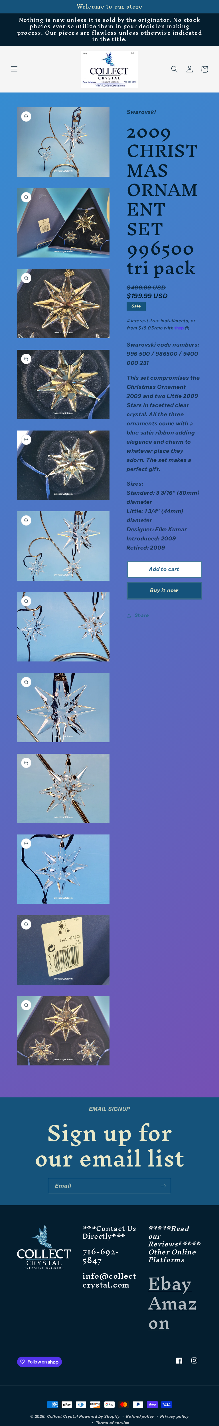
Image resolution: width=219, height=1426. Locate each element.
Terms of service (112, 1422)
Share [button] (142, 615)
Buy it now (164, 590)
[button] (14, 69)
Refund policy (140, 1416)
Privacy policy (174, 1416)
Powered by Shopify (99, 1416)
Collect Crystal (62, 1416)
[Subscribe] (163, 1186)
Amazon (172, 1312)
